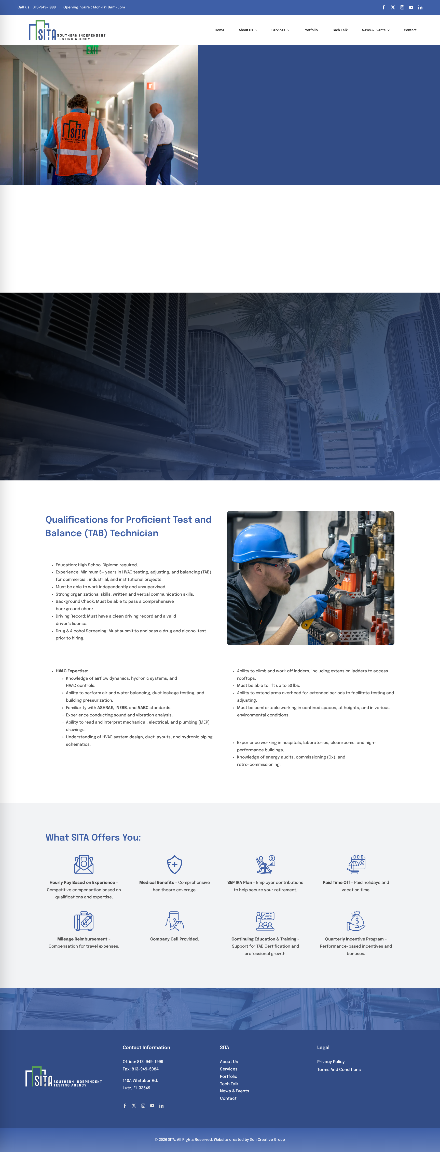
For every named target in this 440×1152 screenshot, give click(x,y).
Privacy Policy (331, 1062)
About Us (229, 1062)
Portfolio (228, 1077)
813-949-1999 (150, 1062)
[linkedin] (420, 7)
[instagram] (402, 7)
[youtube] (411, 7)
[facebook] (384, 7)
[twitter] (393, 7)
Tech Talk (229, 1084)
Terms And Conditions (339, 1070)
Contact (228, 1098)
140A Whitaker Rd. (140, 1081)
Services (229, 1069)
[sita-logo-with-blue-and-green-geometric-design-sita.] (67, 22)
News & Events (234, 1091)
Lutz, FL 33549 (136, 1088)
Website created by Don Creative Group (249, 1140)
